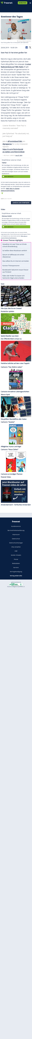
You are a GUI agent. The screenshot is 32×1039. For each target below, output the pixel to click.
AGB (16, 551)
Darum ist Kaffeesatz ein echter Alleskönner (13, 256)
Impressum (16, 534)
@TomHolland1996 (15, 141)
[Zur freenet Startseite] (6, 2)
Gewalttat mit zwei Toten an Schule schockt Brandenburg (14, 245)
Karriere (16, 567)
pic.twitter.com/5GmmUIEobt (13, 152)
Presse (16, 559)
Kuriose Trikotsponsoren (10, 265)
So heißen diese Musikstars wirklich (14, 250)
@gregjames (7, 144)
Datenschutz (16, 538)
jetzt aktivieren (9, 176)
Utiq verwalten (16, 547)
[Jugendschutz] (16, 584)
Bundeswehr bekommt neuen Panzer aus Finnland (15, 271)
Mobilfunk (22, 3)
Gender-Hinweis (16, 555)
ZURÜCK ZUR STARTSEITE (21, 203)
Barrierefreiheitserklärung (16, 530)
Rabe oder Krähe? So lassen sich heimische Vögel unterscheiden (13, 277)
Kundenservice (16, 526)
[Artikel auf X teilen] (30, 47)
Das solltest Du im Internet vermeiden (15, 261)
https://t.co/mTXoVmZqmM (13, 149)
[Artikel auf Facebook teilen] (27, 47)
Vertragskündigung (16, 571)
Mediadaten (16, 563)
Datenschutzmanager (16, 543)
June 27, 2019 (19, 155)
